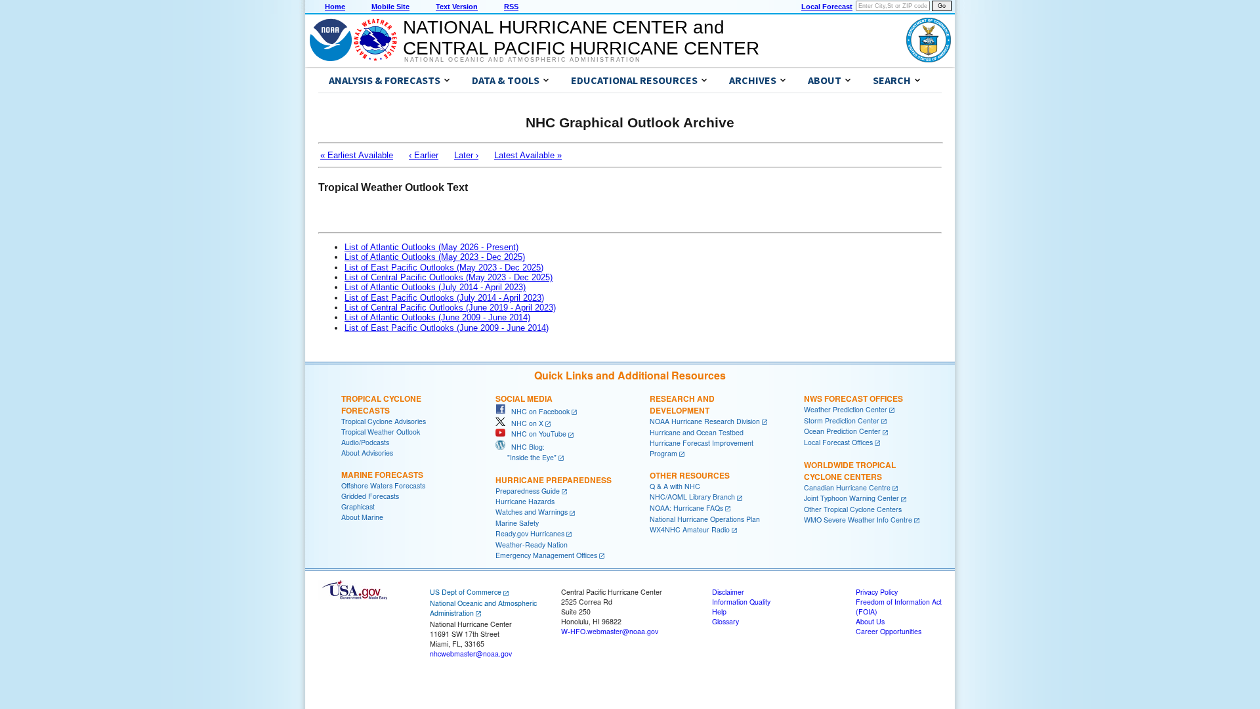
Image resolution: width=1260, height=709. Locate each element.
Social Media (524, 398)
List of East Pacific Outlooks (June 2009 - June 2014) (447, 328)
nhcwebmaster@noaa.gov (471, 653)
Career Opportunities (888, 631)
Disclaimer (728, 592)
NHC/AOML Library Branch (692, 497)
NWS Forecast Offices (853, 398)
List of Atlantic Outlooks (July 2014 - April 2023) (435, 287)
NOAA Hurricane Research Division (705, 421)
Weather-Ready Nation (531, 544)
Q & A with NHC (675, 486)
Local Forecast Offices (838, 442)
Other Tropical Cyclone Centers (853, 509)
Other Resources (690, 475)
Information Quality (741, 602)
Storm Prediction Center (841, 420)
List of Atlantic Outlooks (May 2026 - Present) (431, 247)
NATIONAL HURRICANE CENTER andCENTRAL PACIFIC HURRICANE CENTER (581, 37)
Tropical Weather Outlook (380, 432)
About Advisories (367, 453)
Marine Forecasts (382, 475)
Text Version (457, 7)
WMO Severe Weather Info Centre (858, 520)
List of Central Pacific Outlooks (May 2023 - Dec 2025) (449, 277)
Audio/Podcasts (365, 442)
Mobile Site (390, 7)
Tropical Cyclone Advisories (383, 421)
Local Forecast (826, 7)
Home (335, 7)
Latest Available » (528, 155)
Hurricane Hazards (525, 501)
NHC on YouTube (535, 434)
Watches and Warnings (531, 512)
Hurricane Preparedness (553, 480)
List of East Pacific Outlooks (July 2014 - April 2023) (444, 298)
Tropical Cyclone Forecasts (381, 404)
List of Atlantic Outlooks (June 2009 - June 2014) (437, 317)
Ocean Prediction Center (842, 431)
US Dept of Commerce (465, 592)
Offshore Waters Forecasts (383, 485)
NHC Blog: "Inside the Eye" (525, 452)
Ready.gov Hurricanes (529, 533)
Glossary (725, 621)
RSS (511, 7)
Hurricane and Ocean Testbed (697, 432)
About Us (870, 621)
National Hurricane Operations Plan (705, 519)
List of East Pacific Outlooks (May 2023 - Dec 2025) (444, 267)
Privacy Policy (877, 592)
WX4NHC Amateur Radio (690, 529)
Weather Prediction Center (845, 409)
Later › (466, 155)
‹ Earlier (423, 155)
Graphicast (358, 506)
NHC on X (524, 423)
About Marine (362, 517)
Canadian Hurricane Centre (847, 487)
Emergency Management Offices (546, 555)
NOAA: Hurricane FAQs (686, 508)
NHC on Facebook (537, 411)
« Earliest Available (356, 155)
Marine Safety (517, 523)
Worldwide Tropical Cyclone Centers (850, 471)
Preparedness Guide (527, 491)
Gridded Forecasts (370, 496)
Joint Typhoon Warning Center (851, 498)
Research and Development (682, 404)
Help (719, 611)
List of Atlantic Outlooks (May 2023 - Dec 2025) (435, 257)
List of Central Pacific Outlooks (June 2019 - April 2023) (450, 307)
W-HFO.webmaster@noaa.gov (609, 631)
